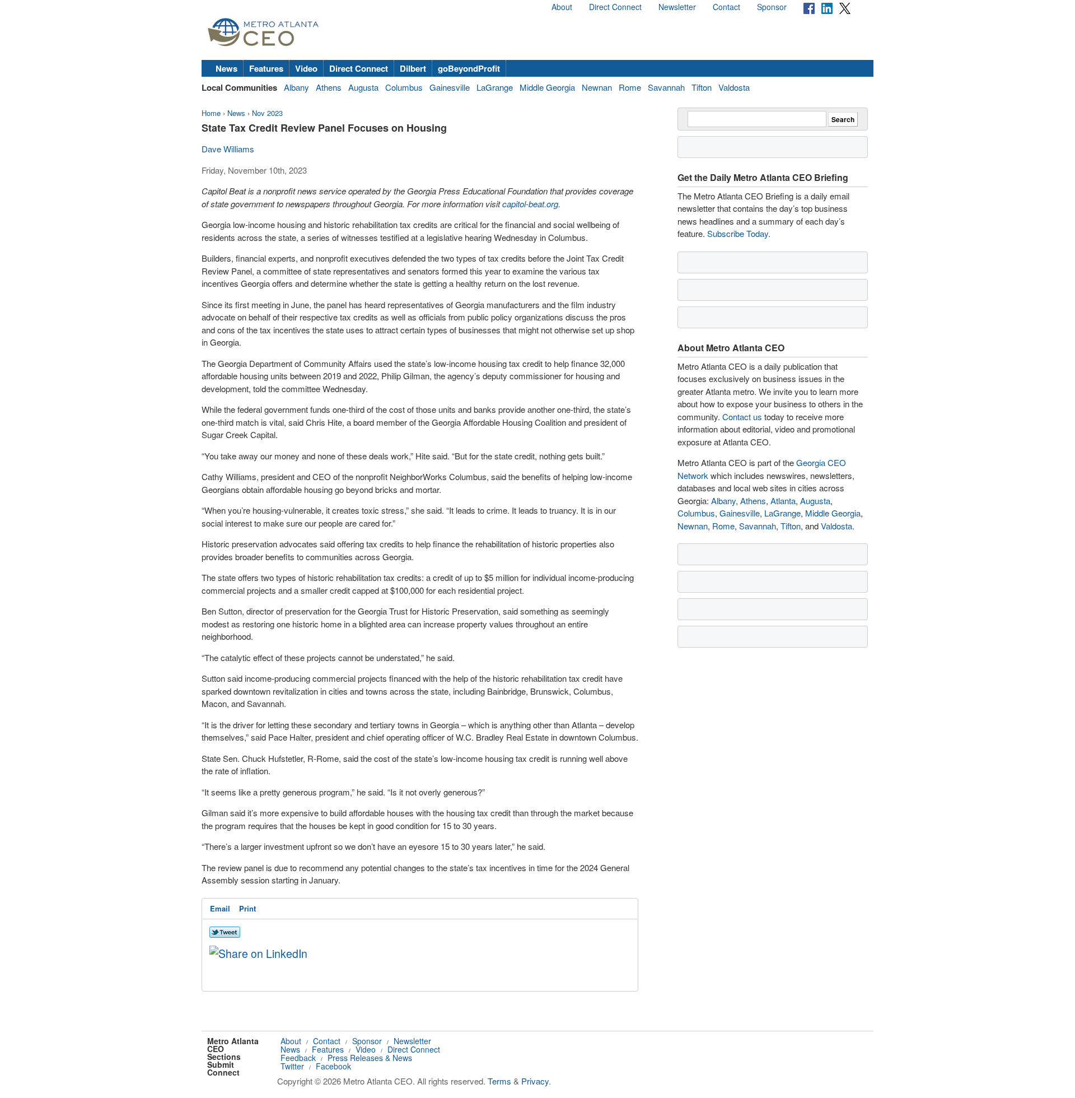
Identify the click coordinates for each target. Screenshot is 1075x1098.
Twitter (292, 1066)
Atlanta (783, 500)
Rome (630, 87)
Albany (296, 87)
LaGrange (494, 87)
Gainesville (449, 87)
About (561, 6)
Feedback (298, 1057)
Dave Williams (228, 149)
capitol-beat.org (530, 204)
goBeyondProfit (469, 68)
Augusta (363, 87)
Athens (329, 87)
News (226, 68)
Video (306, 68)
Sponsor (772, 6)
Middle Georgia (547, 87)
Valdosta (734, 87)
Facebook (333, 1066)
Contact (726, 6)
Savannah (666, 87)
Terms (499, 1081)
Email (220, 908)
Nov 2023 (267, 113)
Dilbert (413, 68)
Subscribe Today (737, 233)
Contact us (742, 416)
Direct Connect (615, 6)
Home (211, 113)
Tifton (701, 87)
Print (247, 908)
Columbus (404, 87)
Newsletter (677, 6)
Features (266, 68)
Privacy (535, 1081)
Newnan (597, 87)
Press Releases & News (370, 1057)
